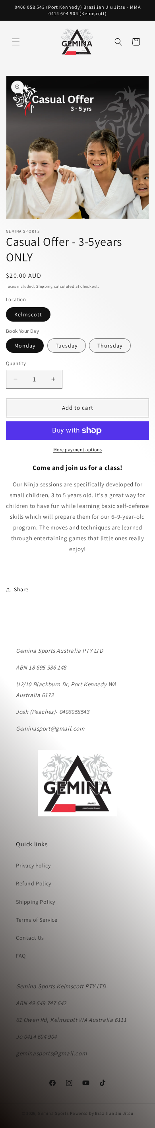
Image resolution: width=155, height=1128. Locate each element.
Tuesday (67, 345)
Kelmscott (28, 314)
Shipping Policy (35, 901)
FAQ (21, 955)
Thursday (109, 345)
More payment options (77, 449)
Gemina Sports (53, 1113)
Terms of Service (37, 919)
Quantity (16, 363)
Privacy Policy (33, 865)
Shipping (44, 286)
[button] (16, 42)
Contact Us (30, 937)
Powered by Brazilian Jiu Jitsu (101, 1113)
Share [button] (21, 589)
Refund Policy (33, 883)
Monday (24, 345)
